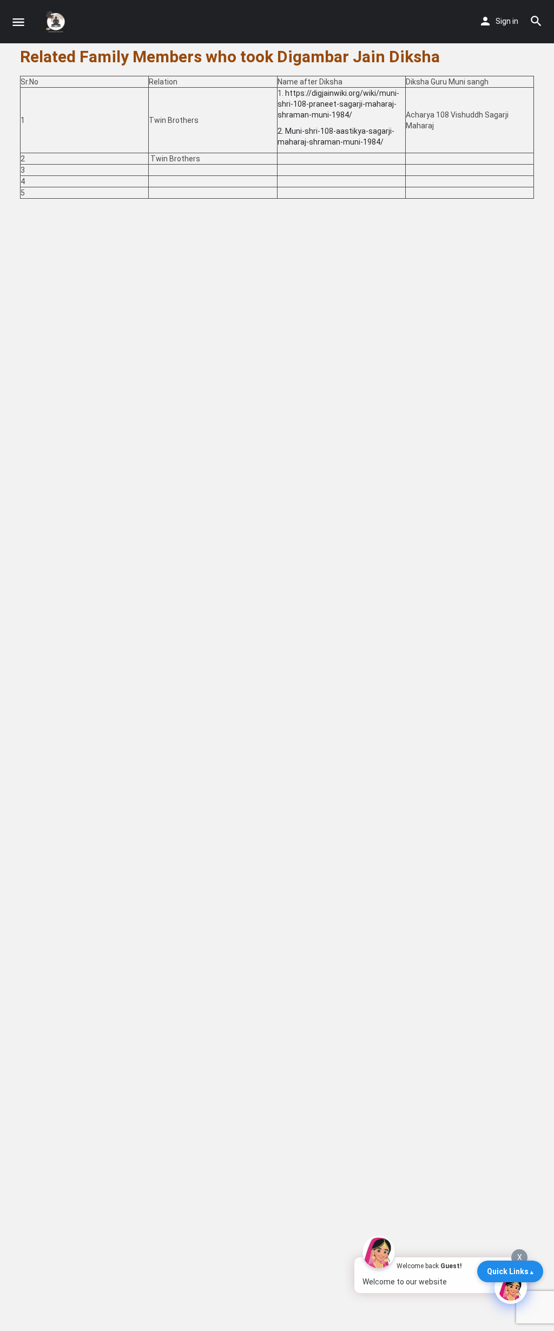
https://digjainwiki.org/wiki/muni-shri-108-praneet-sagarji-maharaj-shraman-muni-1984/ (338, 104)
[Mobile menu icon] (18, 21)
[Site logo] (57, 21)
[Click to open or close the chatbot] (510, 1287)
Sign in (507, 21)
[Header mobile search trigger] (536, 21)
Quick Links (508, 1271)
